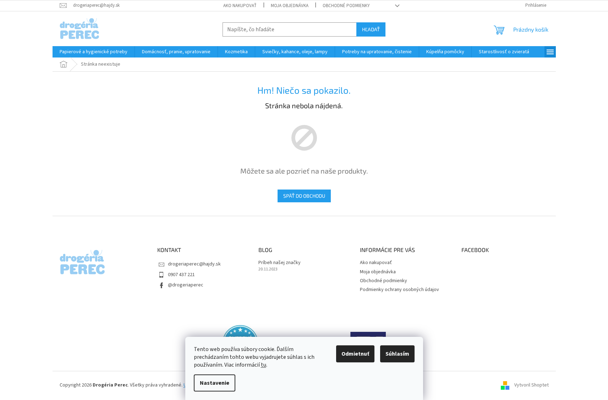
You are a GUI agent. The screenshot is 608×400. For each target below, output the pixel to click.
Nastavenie (214, 383)
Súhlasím (397, 354)
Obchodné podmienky (346, 5)
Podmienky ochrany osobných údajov (399, 289)
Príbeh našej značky (279, 262)
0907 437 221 (181, 274)
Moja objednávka (289, 5)
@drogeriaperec (185, 285)
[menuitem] (94, 51)
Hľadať (371, 29)
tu (263, 365)
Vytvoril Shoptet (531, 385)
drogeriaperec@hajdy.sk (194, 264)
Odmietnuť (355, 354)
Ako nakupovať (240, 5)
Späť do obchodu (304, 196)
